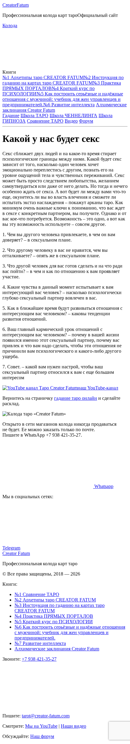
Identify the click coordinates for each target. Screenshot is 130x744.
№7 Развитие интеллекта (40, 643)
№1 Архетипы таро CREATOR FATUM (43, 77)
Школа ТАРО (34, 115)
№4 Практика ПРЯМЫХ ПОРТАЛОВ (54, 616)
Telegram (11, 547)
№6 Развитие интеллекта (69, 104)
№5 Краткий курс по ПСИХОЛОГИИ (54, 621)
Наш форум (42, 736)
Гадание (10, 115)
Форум (86, 120)
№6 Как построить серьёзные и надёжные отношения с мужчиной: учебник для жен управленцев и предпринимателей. (70, 632)
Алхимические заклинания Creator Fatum (57, 648)
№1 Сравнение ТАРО (37, 594)
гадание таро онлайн (75, 398)
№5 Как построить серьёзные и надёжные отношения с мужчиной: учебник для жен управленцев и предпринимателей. (62, 99)
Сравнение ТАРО (45, 120)
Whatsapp (103, 486)
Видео (71, 120)
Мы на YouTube (41, 726)
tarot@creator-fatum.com (46, 715)
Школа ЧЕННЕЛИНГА (73, 115)
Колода (9, 25)
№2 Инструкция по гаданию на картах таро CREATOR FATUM (63, 80)
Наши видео (73, 726)
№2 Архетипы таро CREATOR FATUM (55, 599)
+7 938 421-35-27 (39, 659)
